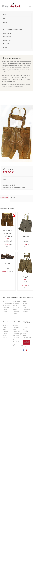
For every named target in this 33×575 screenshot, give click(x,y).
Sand (25, 277)
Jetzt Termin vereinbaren (27, 342)
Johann (8, 263)
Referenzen (16, 336)
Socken (5, 334)
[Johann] (7, 253)
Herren (12, 187)
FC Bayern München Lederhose (7, 233)
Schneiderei (16, 332)
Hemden (25, 311)
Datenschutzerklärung (19, 346)
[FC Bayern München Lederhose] (7, 213)
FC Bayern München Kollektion (16, 309)
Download (16, 342)
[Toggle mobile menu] (30, 6)
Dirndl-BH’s (6, 325)
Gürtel (4, 327)
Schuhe (5, 311)
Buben (25, 303)
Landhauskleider (7, 303)
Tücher (5, 338)
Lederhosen (21, 187)
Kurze (16, 187)
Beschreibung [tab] (4, 197)
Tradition (15, 325)
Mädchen (25, 301)
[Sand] (25, 253)
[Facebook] (23, 350)
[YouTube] (26, 350)
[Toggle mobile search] (26, 6)
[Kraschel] (25, 213)
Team (14, 330)
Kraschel (25, 236)
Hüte (4, 330)
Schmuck (5, 332)
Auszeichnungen (17, 334)
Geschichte (16, 327)
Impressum (16, 344)
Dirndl (4, 301)
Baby (24, 305)
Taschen (5, 336)
